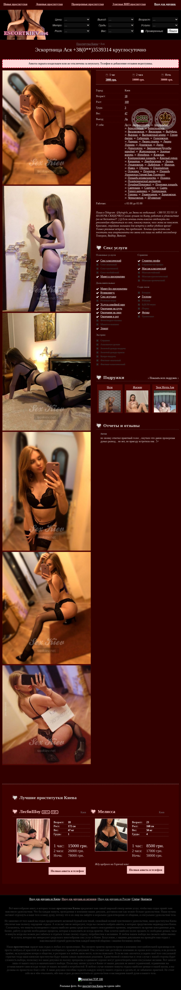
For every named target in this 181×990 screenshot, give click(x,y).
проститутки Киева (92, 986)
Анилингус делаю (110, 344)
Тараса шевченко (137, 191)
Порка (145, 308)
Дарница (133, 141)
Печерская (149, 171)
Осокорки (133, 171)
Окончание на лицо (110, 312)
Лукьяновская (135, 164)
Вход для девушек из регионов (79, 899)
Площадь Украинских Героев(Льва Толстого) (147, 173)
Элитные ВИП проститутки (129, 4)
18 (126, 96)
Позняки (165, 177)
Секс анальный (108, 264)
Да (126, 119)
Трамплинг (148, 316)
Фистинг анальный (110, 360)
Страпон (105, 340)
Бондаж (146, 292)
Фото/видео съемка (111, 320)
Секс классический (110, 260)
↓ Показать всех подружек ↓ (163, 378)
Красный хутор (168, 158)
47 (126, 113)
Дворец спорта (150, 141)
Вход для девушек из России (114, 899)
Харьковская (169, 194)
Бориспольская (156, 128)
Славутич (149, 187)
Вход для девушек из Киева (44, 899)
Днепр (159, 144)
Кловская (159, 154)
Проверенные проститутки (88, 4)
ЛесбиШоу (30, 811)
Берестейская (135, 128)
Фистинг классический (112, 364)
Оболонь (144, 167)
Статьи (136, 899)
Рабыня (146, 300)
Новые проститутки (15, 4)
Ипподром (143, 154)
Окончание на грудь (111, 308)
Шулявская (154, 197)
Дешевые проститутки (49, 4)
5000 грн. (111, 79)
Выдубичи (171, 131)
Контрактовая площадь (141, 158)
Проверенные (154, 31)
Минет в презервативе (112, 276)
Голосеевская (160, 138)
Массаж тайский (151, 272)
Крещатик (134, 161)
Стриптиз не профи (152, 264)
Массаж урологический (155, 276)
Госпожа (146, 296)
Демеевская (145, 144)
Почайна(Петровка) (139, 184)
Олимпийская (160, 167)
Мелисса (106, 811)
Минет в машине (109, 324)
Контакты (146, 899)
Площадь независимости (142, 177)
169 (127, 102)
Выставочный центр (154, 134)
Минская (169, 164)
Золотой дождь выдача (113, 348)
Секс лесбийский (109, 272)
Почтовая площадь (166, 184)
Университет (149, 194)
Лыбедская (154, 164)
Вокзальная (155, 131)
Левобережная (152, 161)
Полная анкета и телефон (67, 871)
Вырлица (133, 134)
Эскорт (104, 328)
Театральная (158, 191)
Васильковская (136, 131)
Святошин (134, 187)
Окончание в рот (109, 316)
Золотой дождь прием (112, 352)
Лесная (169, 161)
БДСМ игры (149, 304)
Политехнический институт (144, 181)
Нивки (131, 167)
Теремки (132, 194)
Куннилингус (107, 292)
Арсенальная (161, 124)
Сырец (163, 187)
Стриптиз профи (151, 260)
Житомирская (147, 151)
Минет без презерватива (113, 288)
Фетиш (145, 312)
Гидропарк (143, 138)
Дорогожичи (135, 148)
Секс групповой (109, 268)
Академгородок (141, 124)
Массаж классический (154, 268)
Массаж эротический (153, 280)
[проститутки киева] (26, 25)
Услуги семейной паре (112, 304)
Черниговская (135, 197)
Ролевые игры (108, 300)
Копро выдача (108, 356)
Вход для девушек (165, 4)
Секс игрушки (108, 296)
